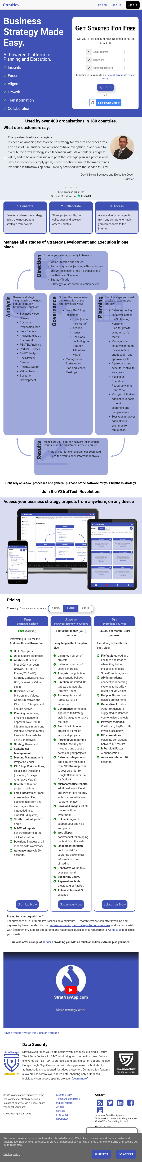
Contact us (114, 929)
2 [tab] (71, 187)
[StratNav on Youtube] (100, 1112)
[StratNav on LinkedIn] (120, 1104)
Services (60, 1110)
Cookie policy (11, 1154)
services (48, 942)
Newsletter (62, 1118)
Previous (5, 158)
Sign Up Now (27, 904)
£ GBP (71, 608)
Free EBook (62, 1114)
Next (137, 158)
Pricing (102, 5)
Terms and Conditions (68, 1098)
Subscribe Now (71, 904)
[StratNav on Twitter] (110, 1104)
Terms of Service (114, 75)
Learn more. (80, 1078)
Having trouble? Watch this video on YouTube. (31, 1033)
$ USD (56, 608)
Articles (60, 1106)
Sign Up (116, 5)
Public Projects (64, 1102)
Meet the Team (64, 1095)
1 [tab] (66, 187)
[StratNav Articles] (100, 1104)
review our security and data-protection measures (80, 925)
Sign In (132, 5)
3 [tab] (76, 187)
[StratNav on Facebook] (130, 1104)
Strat (11, 5)
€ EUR (85, 608)
